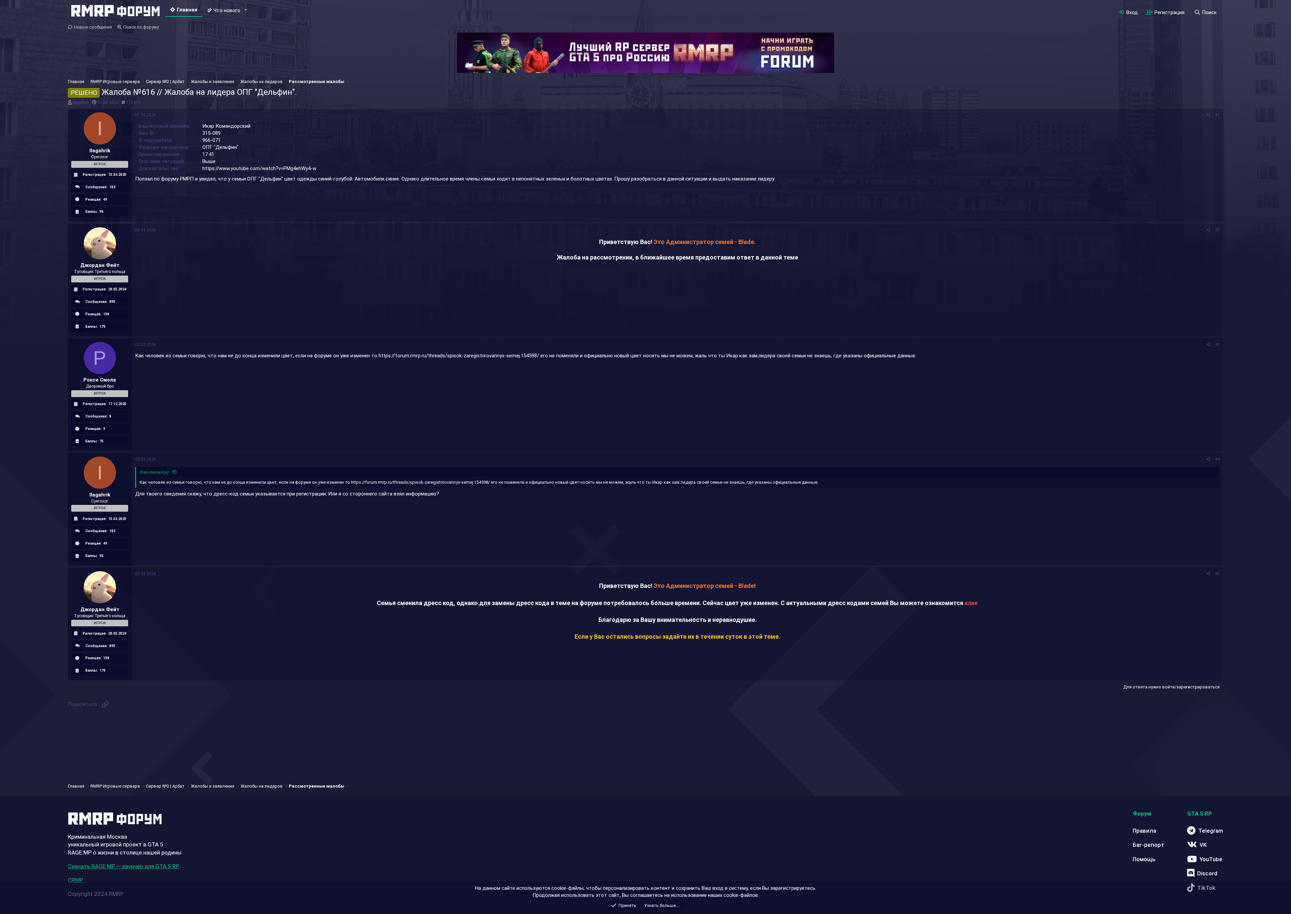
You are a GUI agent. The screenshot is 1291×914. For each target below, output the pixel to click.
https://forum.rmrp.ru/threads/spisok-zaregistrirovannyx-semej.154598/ (459, 356)
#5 (1217, 573)
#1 (1217, 115)
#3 (1217, 344)
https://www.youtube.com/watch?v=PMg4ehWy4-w (259, 168)
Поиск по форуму (141, 27)
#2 (1217, 230)
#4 (1217, 459)
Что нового (226, 10)
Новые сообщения (93, 27)
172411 (133, 102)
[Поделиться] (1208, 115)
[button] (245, 10)
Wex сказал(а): (155, 472)
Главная (187, 10)
